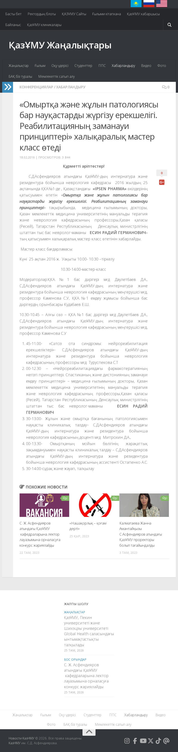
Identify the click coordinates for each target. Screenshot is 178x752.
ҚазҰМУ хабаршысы (143, 14)
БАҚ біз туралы (20, 76)
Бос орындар (75, 659)
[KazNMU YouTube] (143, 741)
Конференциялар (36, 87)
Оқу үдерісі (59, 65)
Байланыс (13, 24)
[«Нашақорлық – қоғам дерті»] (94, 505)
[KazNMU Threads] (166, 741)
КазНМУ (14, 743)
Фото (161, 65)
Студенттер (83, 65)
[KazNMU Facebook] (135, 741)
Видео (146, 65)
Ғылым (40, 65)
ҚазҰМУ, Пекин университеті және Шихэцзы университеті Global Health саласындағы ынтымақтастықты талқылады (89, 631)
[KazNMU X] (151, 741)
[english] (161, 3)
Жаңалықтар (18, 65)
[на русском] (148, 3)
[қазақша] (136, 3)
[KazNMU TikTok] (158, 741)
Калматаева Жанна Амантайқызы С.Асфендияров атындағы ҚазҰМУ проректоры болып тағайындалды (140, 534)
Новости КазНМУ (21, 738)
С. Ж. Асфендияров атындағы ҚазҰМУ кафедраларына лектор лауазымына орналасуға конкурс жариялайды (40, 534)
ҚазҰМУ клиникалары (44, 24)
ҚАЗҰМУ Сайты (74, 14)
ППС (102, 65)
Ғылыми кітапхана (106, 14)
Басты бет (13, 14)
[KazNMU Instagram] (127, 741)
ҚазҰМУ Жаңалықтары (60, 45)
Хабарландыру (123, 65)
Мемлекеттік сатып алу (56, 76)
